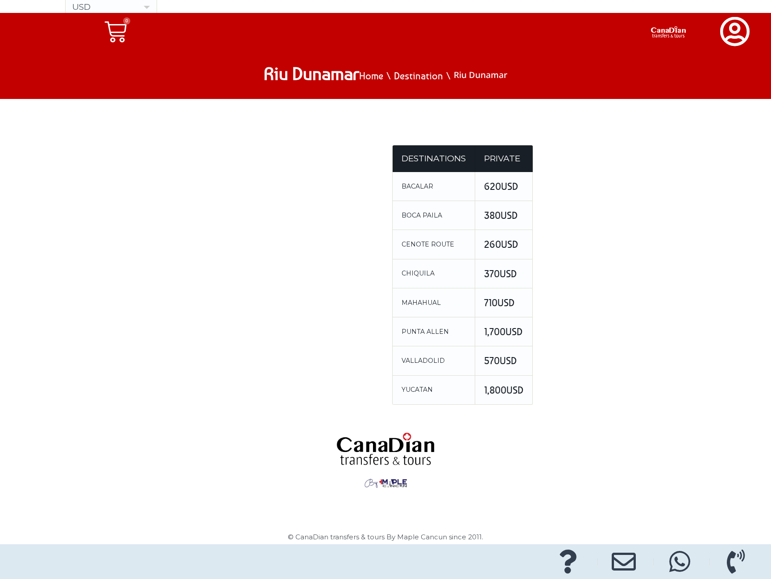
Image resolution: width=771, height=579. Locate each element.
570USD (500, 360)
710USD (499, 302)
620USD (501, 186)
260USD (501, 244)
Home (371, 76)
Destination (418, 76)
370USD (500, 273)
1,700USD (503, 331)
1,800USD (503, 390)
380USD (501, 215)
